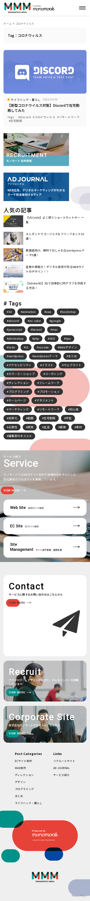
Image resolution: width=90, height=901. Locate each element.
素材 (79, 427)
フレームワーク (49, 383)
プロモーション (49, 391)
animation (29, 312)
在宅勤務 (49, 418)
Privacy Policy (79, 895)
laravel (37, 329)
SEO (52, 338)
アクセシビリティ (20, 365)
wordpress (16, 356)
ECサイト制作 (23, 761)
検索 (30, 427)
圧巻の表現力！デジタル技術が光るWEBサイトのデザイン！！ (55, 269)
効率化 (13, 418)
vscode (44, 347)
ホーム (7, 23)
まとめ (72, 356)
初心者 (74, 409)
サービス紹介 (61, 775)
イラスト (47, 365)
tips (68, 338)
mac (55, 329)
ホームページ (17, 400)
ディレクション (19, 383)
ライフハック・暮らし (28, 803)
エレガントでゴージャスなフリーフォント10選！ (55, 236)
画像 (63, 427)
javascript (15, 329)
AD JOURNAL (61, 768)
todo (12, 347)
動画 (30, 418)
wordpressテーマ (46, 356)
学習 (69, 418)
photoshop (16, 338)
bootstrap (69, 312)
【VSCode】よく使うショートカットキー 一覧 (55, 219)
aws (48, 312)
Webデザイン (68, 347)
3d (10, 312)
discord (14, 321)
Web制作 (20, 768)
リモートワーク (49, 409)
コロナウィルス (25, 23)
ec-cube (35, 321)
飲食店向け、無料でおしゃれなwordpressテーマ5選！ (55, 252)
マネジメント (45, 400)
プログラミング (19, 391)
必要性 (13, 427)
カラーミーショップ (22, 374)
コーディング (53, 374)
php (36, 338)
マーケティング (19, 409)
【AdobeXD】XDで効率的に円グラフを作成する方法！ (56, 285)
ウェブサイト (72, 365)
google (56, 321)
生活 (47, 427)
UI (27, 347)
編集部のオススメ (20, 436)
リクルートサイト (64, 761)
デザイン (20, 782)
